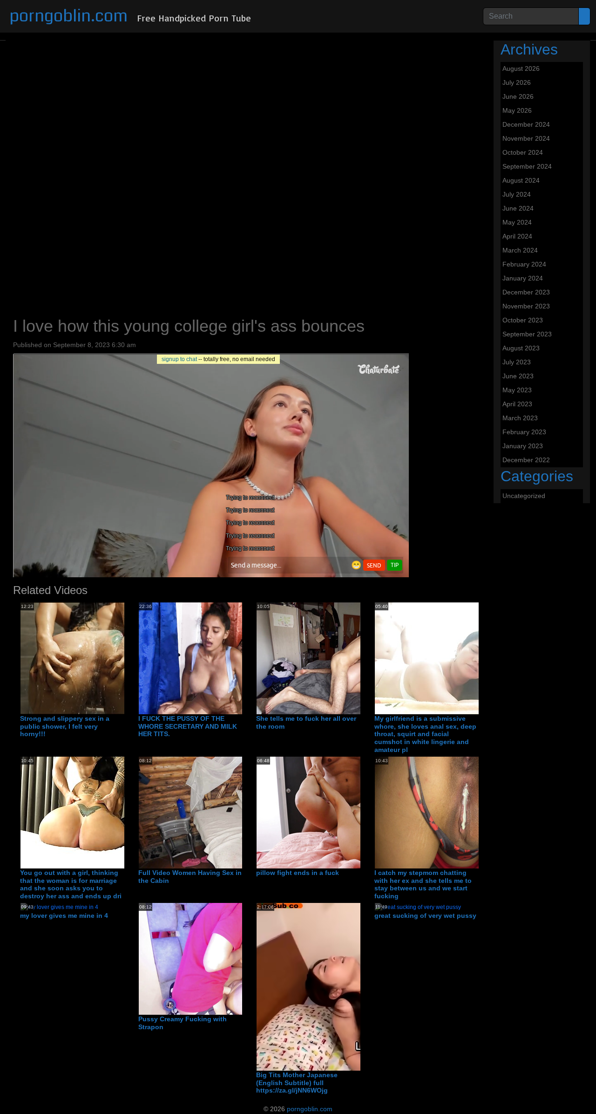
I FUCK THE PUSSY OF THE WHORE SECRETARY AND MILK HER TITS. (187, 726)
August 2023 (521, 348)
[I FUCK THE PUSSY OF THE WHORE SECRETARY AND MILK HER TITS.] (238, 658)
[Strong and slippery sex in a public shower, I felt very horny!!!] (95, 658)
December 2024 (526, 124)
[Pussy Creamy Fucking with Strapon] (238, 958)
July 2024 (516, 194)
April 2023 (517, 404)
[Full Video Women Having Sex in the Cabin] (238, 812)
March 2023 (520, 418)
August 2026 (521, 68)
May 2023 (517, 390)
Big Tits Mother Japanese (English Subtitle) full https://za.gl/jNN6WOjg (297, 1082)
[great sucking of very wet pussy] (417, 906)
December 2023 (526, 292)
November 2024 (526, 138)
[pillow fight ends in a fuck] (356, 812)
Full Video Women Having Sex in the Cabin (190, 876)
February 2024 (524, 264)
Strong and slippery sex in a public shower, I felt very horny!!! (64, 726)
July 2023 (516, 362)
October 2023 (522, 320)
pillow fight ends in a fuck (297, 872)
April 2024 (517, 236)
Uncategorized (523, 495)
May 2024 (517, 222)
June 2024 (518, 208)
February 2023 (524, 432)
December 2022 (526, 460)
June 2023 (518, 376)
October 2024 (522, 152)
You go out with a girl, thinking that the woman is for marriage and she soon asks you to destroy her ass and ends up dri (71, 884)
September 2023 (527, 334)
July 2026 (516, 82)
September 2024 (527, 166)
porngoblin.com (68, 16)
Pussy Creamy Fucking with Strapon (182, 1023)
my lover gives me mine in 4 (64, 915)
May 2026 (517, 110)
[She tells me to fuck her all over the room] (356, 658)
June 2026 (518, 96)
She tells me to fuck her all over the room (306, 722)
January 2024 (522, 278)
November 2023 (526, 306)
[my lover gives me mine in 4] (59, 906)
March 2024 (520, 250)
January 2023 (522, 446)
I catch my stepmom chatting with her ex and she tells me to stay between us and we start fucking (423, 884)
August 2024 (521, 180)
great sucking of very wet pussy (425, 915)
